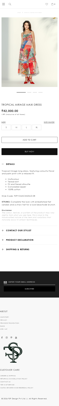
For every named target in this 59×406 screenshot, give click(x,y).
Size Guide (49, 122)
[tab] (29, 164)
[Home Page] (13, 352)
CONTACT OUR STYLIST (18, 230)
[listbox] (29, 128)
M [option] (16, 127)
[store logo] (29, 4)
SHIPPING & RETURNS (17, 249)
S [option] (6, 127)
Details (10, 164)
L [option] (26, 127)
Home (19, 12)
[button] (21, 92)
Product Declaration (19, 240)
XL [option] (37, 127)
